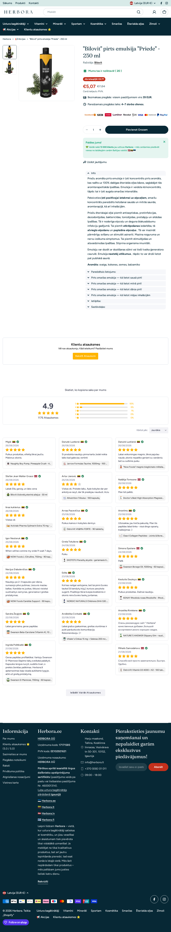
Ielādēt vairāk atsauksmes (85, 692)
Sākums (7, 3)
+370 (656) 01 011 (96, 768)
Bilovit (98, 62)
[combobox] (93, 12)
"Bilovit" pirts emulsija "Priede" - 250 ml (48, 39)
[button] (126, 173)
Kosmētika (111, 910)
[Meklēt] (139, 12)
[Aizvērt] (164, 142)
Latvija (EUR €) (143, 3)
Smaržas (127, 910)
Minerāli (82, 910)
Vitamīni (68, 910)
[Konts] (154, 12)
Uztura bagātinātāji (48, 910)
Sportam (96, 910)
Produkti (20, 3)
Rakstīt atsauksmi (85, 356)
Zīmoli (160, 910)
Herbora (7, 39)
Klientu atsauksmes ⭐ (66, 917)
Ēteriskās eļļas (144, 910)
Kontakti (34, 3)
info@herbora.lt (94, 762)
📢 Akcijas (20, 39)
